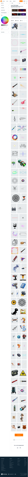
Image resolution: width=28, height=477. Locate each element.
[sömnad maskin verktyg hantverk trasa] (15, 154)
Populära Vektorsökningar (12, 464)
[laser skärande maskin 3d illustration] (23, 277)
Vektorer (3, 1)
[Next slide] (25, 21)
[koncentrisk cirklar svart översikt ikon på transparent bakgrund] (16, 198)
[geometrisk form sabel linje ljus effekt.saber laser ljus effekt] (24, 355)
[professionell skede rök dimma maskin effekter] (18, 427)
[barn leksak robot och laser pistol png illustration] (23, 328)
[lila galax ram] (15, 251)
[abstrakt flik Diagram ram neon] (23, 26)
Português (25, 462)
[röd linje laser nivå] (24, 337)
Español (25, 461)
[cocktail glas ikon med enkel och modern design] (15, 226)
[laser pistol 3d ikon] (14, 163)
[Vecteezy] (1, 1)
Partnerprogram (12, 462)
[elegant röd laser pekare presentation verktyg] (15, 381)
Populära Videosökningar (11, 467)
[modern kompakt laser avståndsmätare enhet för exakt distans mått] (15, 373)
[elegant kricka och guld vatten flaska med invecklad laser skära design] (15, 408)
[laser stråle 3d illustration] (24, 198)
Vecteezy (2, 461)
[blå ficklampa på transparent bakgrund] (15, 400)
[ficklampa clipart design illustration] (23, 381)
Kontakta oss (19, 462)
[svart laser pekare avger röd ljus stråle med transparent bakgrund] (15, 86)
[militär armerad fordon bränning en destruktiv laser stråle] (24, 268)
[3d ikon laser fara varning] (23, 373)
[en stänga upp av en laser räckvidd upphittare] (24, 60)
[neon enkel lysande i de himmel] (15, 69)
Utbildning (2, 464)
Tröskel (2, 28)
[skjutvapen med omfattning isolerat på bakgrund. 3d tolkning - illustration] (15, 119)
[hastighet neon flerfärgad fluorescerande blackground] (15, 34)
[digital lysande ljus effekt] (15, 78)
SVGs (13, 20)
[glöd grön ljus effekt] (23, 43)
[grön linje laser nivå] (14, 390)
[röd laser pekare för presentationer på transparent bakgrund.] (15, 102)
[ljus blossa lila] (23, 226)
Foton (7, 1)
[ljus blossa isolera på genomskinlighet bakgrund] (22, 208)
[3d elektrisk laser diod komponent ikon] (23, 293)
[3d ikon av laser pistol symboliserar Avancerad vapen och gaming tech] (23, 259)
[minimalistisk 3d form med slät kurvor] (23, 119)
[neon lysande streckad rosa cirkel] (15, 43)
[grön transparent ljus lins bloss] (15, 172)
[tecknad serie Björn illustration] (24, 427)
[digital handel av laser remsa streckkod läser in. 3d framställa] (15, 320)
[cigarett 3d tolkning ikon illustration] (23, 400)
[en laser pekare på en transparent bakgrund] (23, 251)
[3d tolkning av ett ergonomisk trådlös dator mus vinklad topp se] (18, 355)
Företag (2, 463)
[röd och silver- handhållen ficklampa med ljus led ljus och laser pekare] (15, 259)
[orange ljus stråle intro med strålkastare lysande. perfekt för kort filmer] (23, 86)
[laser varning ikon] (14, 302)
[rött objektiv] (16, 60)
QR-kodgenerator (3, 470)
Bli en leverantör (19, 464)
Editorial (14, 1)
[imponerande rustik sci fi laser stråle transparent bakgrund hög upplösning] (23, 408)
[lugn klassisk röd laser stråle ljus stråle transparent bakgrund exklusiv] (23, 286)
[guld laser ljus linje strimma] (24, 364)
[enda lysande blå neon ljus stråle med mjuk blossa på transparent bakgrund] (15, 51)
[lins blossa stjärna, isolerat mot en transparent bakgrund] (15, 234)
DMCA (10, 461)
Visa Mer (23, 14)
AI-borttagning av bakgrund (3, 469)
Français (25, 464)
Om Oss (18, 463)
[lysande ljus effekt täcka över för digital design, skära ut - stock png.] (23, 189)
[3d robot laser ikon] (23, 320)
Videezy (2, 462)
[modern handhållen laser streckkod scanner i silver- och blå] (13, 337)
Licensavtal (11, 460)
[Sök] (24, 3)
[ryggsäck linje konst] (15, 242)
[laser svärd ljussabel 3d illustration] (14, 128)
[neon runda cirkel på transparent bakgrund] (15, 137)
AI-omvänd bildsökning (2, 467)
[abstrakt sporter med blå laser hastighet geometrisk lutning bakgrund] (23, 172)
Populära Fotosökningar (11, 465)
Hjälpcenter (19, 460)
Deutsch (25, 463)
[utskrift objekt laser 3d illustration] (23, 312)
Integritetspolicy (25, 474)
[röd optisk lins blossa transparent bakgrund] (23, 110)
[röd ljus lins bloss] (23, 102)
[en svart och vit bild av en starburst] (15, 189)
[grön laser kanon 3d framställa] (22, 163)
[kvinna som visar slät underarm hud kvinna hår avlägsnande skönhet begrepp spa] (13, 427)
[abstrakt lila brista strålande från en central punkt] (15, 145)
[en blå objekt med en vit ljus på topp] (23, 94)
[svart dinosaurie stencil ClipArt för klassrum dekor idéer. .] (15, 312)
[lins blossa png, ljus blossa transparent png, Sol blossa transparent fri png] (23, 137)
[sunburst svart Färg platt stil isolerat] (15, 180)
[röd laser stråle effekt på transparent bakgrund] (23, 78)
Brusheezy (2, 460)
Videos (10, 1)
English (25, 460)
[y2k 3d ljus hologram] (23, 154)
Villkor (22, 474)
